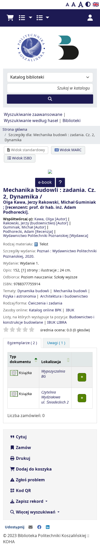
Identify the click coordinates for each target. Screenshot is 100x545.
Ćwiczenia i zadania (45, 303)
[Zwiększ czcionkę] (80, 4)
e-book (45, 182)
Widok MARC (70, 150)
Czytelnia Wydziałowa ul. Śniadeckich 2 (55, 397)
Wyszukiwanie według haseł (31, 121)
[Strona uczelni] (31, 47)
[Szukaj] (50, 99)
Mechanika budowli (70, 291)
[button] (10, 18)
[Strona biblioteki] (68, 47)
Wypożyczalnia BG (53, 374)
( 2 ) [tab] (22, 343)
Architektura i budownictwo (64, 296)
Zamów (23, 448)
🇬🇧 (96, 4)
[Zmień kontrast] (88, 4)
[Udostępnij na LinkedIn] (48, 527)
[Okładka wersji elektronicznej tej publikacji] (50, 171)
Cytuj (21, 437)
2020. (29, 256)
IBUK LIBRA (57, 322)
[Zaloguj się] (90, 18)
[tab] (56, 343)
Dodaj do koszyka (33, 469)
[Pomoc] (60, 182)
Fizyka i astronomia (19, 296)
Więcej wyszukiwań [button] (35, 512)
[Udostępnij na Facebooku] (39, 527)
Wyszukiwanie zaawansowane (33, 115)
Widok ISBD (21, 158)
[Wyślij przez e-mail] (30, 527)
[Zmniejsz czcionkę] (67, 5)
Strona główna (15, 129)
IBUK (70, 310)
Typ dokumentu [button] (20, 359)
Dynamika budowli (33, 291)
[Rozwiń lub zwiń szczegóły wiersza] (81, 377)
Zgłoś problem (30, 480)
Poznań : (44, 251)
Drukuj (22, 458)
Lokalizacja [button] (51, 362)
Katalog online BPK (45, 310)
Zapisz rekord (29, 501)
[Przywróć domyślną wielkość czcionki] (73, 4)
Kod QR (23, 491)
